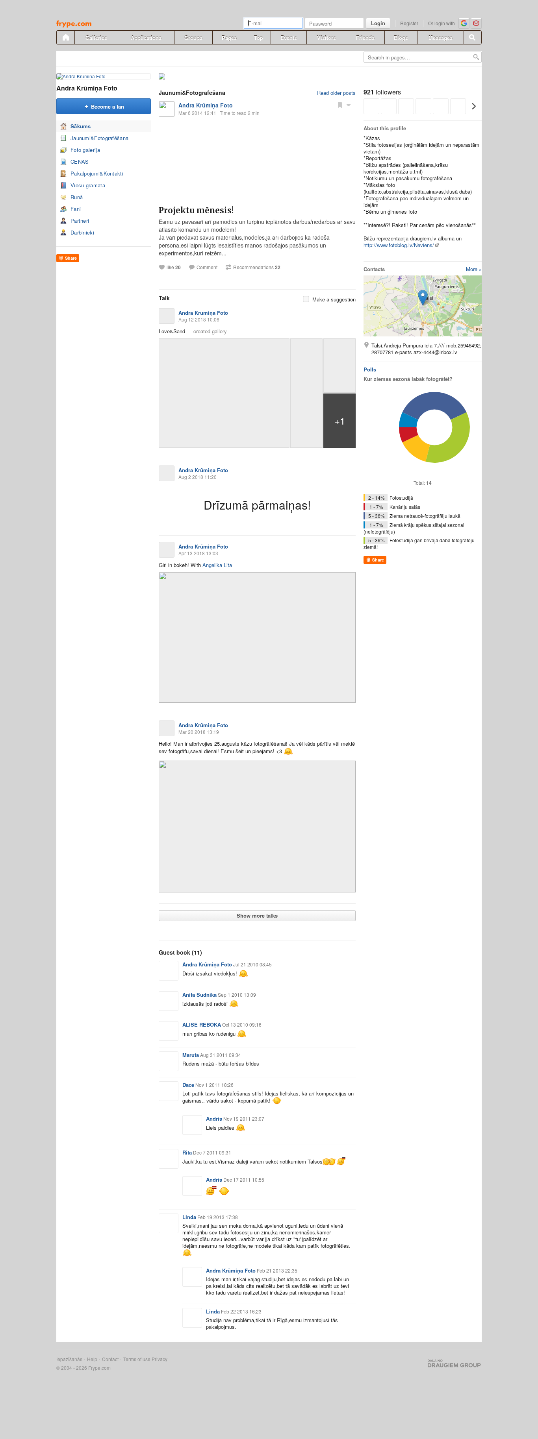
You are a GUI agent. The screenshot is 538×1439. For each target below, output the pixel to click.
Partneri (79, 220)
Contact (110, 1359)
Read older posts (336, 92)
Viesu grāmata (87, 185)
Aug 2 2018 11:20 (197, 476)
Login (378, 23)
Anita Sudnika (199, 994)
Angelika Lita (217, 565)
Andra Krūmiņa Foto (86, 87)
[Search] (473, 37)
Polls (370, 369)
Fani (75, 208)
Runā (76, 197)
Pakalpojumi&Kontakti (96, 173)
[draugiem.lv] (65, 37)
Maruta (190, 1054)
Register (409, 23)
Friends (365, 37)
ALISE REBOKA (201, 1024)
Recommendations (256, 267)
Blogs (401, 37)
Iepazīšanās (69, 1359)
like (174, 267)
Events (288, 37)
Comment (207, 267)
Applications (146, 37)
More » (474, 269)
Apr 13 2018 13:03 (198, 553)
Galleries (96, 37)
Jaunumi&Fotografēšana (99, 138)
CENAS (79, 161)
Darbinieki (82, 232)
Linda (189, 1217)
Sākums (80, 126)
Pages (229, 37)
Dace (188, 1084)
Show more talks (257, 915)
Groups (193, 37)
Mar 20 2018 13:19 (198, 731)
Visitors (326, 37)
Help (92, 1359)
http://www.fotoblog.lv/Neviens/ (399, 245)
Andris (214, 1118)
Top (258, 37)
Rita (187, 1152)
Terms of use (136, 1359)
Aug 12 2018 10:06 (198, 319)
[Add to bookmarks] (340, 104)
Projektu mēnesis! (196, 210)
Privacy (159, 1359)
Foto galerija (85, 149)
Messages (441, 37)
